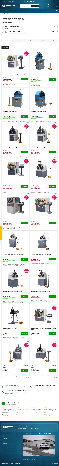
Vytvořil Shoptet (55, 463)
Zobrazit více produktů (29, 35)
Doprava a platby (6, 441)
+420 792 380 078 (34, 428)
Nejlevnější (18, 40)
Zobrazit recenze (13, 404)
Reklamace (5, 443)
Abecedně (52, 40)
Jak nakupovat (3, 1)
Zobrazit (25, 79)
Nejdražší (29, 40)
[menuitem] (6, 11)
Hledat (35, 6)
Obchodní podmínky (11, 1)
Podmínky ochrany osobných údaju (9, 440)
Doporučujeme (7, 40)
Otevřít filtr (5, 47)
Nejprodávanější (41, 40)
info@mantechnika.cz (22, 428)
